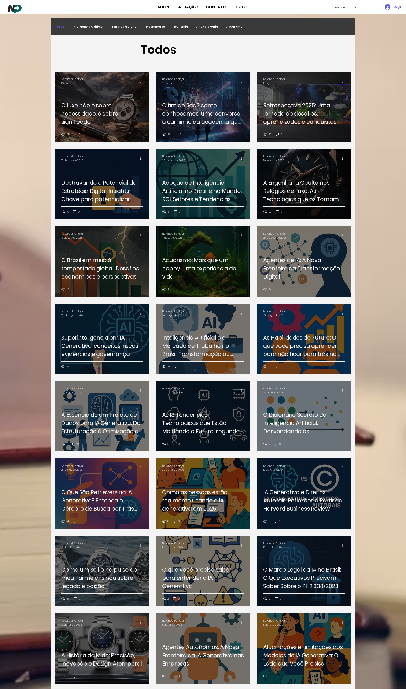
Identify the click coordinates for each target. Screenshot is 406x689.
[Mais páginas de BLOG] (247, 7)
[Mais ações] (142, 81)
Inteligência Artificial (88, 26)
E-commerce (155, 26)
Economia (180, 26)
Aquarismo (234, 26)
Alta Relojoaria (207, 26)
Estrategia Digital (124, 26)
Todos (59, 26)
